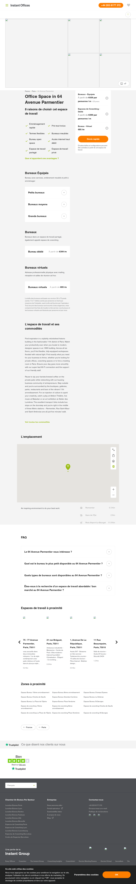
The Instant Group (37, 861)
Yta (128, 861)
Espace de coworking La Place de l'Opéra (36, 713)
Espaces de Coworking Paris (16, 824)
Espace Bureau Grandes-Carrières (64, 697)
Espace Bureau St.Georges (93, 701)
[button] (107, 98)
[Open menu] (7, 5)
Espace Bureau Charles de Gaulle (33, 697)
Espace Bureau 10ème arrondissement (35, 692)
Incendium (119, 861)
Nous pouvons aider (54, 805)
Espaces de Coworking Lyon (16, 828)
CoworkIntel (70, 861)
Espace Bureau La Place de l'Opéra (34, 701)
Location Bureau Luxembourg (16, 831)
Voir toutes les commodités (37, 422)
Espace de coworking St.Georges (96, 713)
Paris (34, 91)
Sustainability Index (54, 812)
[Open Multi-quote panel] (128, 5)
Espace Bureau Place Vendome (63, 701)
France (27, 91)
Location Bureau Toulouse (15, 815)
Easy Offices (10, 861)
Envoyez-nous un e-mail (98, 808)
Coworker (22, 861)
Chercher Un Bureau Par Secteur (20, 800)
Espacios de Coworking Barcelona (18, 834)
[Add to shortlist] (128, 14)
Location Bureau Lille (13, 818)
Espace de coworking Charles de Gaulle (98, 706)
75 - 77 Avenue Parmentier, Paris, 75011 (30, 644)
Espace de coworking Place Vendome (66, 713)
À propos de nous (53, 815)
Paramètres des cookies (86, 874)
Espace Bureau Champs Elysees (95, 692)
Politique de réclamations (98, 812)
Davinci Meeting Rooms (88, 861)
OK (116, 874)
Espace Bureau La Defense (94, 697)
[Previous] (19, 642)
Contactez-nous (96, 800)
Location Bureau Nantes (14, 812)
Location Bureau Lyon (13, 808)
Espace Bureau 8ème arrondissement (66, 692)
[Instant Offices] (20, 5)
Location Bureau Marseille (15, 821)
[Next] (116, 642)
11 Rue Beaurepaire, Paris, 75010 (100, 644)
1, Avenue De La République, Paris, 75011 (78, 644)
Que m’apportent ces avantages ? (42, 158)
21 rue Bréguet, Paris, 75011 (54, 642)
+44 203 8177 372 (95, 805)
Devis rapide (93, 139)
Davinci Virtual (106, 861)
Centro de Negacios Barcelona (17, 837)
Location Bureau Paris (13, 805)
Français (11, 785)
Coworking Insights (55, 861)
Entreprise (51, 800)
